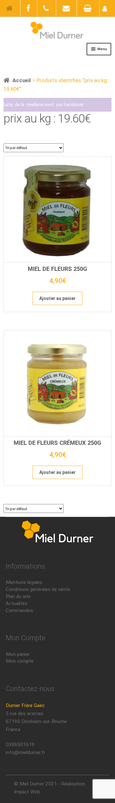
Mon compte (20, 661)
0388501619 (20, 744)
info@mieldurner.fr (25, 752)
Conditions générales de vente (38, 589)
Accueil (21, 80)
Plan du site (18, 596)
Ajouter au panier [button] (57, 298)
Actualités (16, 603)
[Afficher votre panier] (88, 8)
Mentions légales (24, 582)
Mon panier (18, 654)
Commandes (19, 610)
